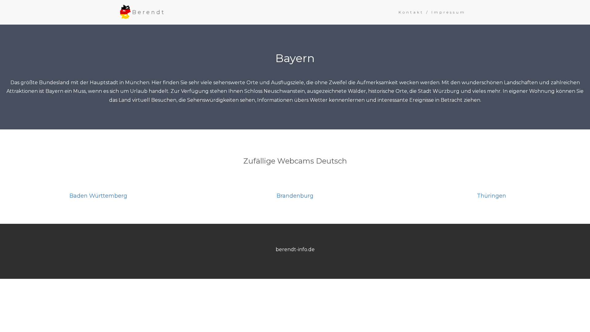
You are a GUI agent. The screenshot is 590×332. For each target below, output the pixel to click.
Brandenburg (295, 195)
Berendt (148, 12)
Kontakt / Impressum (432, 12)
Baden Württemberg (98, 195)
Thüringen (491, 195)
